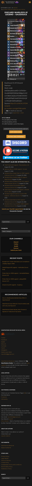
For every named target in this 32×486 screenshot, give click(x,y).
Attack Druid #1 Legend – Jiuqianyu (12, 285)
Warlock (15, 9)
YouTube (3, 346)
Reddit (16, 246)
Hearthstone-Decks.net (7, 361)
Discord (16, 242)
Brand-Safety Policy (6, 466)
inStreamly (4, 399)
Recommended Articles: (16, 294)
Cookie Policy (5, 462)
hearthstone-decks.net (7, 445)
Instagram (4, 350)
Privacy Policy (5, 456)
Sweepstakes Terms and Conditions (11, 464)
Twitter (16, 244)
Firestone (4, 397)
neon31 (15, 7)
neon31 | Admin (5, 436)
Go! (28, 222)
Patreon (16, 248)
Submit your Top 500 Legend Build (12, 209)
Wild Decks (22, 9)
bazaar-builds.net (6, 447)
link (25, 393)
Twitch (3, 348)
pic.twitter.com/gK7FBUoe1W (15, 108)
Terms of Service (6, 460)
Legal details (4, 458)
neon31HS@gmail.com (7, 354)
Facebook (4, 339)
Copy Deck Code (15, 132)
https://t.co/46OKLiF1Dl (18, 103)
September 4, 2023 (18, 113)
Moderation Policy (6, 468)
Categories (4, 228)
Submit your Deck (16, 250)
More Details (5, 421)
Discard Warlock (8, 9)
